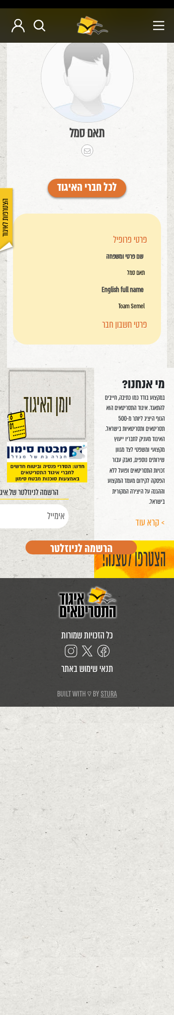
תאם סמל (87, 133)
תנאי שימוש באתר (87, 669)
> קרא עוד (150, 522)
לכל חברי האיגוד (87, 188)
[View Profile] (87, 77)
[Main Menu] (140, 25)
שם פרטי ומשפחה (124, 257)
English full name (122, 290)
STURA (109, 694)
